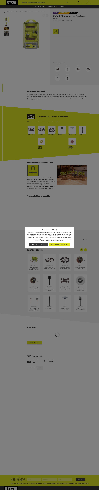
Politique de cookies (51, 237)
